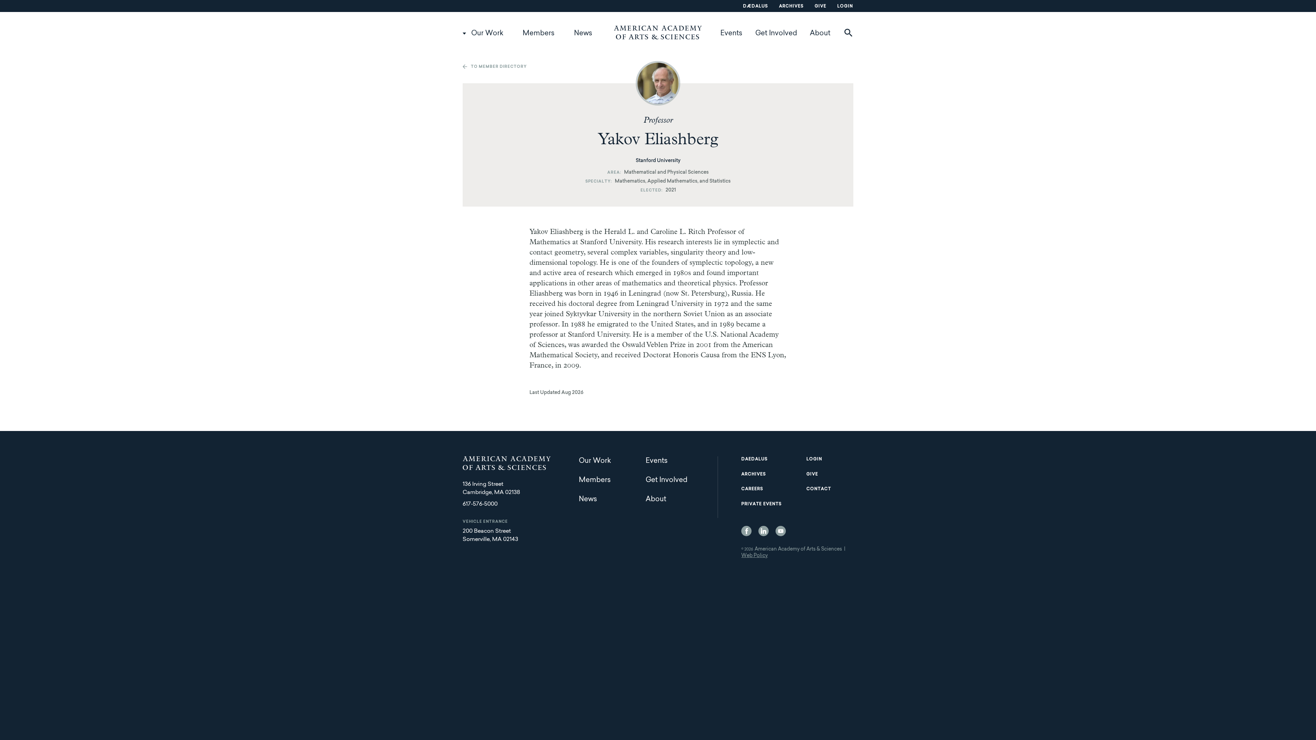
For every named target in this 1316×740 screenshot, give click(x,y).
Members (539, 33)
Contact (818, 489)
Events (731, 33)
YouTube (781, 531)
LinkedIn (763, 531)
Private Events (761, 504)
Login (845, 6)
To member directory (499, 67)
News (583, 33)
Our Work (487, 33)
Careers (752, 489)
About (820, 33)
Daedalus (754, 459)
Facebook (746, 531)
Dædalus (755, 6)
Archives (791, 6)
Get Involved (776, 33)
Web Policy (754, 556)
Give (820, 6)
